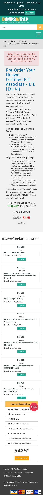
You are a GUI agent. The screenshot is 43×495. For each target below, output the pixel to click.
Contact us (8, 472)
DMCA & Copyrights (12, 476)
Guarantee (28, 472)
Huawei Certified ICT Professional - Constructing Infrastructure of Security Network (20, 275)
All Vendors (15, 469)
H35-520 (20, 360)
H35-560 (20, 247)
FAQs (24, 469)
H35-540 (20, 383)
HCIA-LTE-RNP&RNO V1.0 (14, 252)
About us (18, 472)
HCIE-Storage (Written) (13, 299)
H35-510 (20, 337)
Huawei (13, 41)
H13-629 (20, 293)
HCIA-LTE (22, 41)
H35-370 (20, 314)
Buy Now (21, 259)
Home (6, 41)
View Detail (22, 458)
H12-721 (20, 268)
